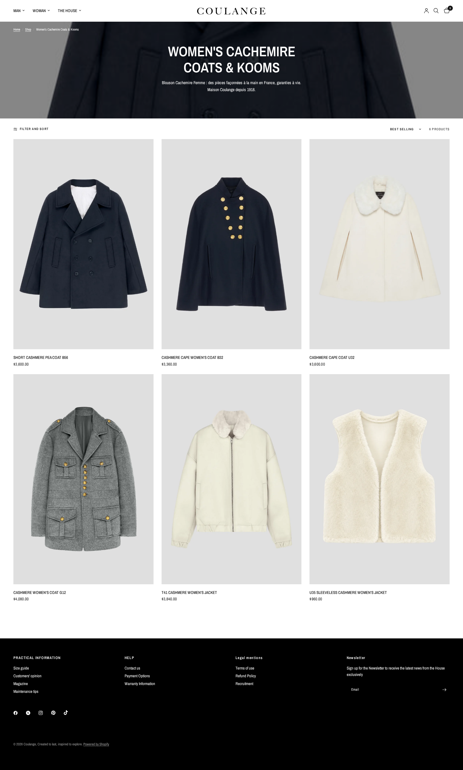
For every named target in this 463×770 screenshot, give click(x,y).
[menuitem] (21, 11)
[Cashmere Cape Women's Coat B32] (232, 244)
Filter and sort (34, 129)
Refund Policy (246, 676)
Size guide (21, 668)
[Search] (436, 10)
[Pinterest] (57, 713)
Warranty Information (140, 683)
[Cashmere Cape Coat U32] (379, 244)
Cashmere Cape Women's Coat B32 (192, 357)
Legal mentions (249, 658)
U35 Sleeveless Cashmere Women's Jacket (348, 592)
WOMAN (39, 10)
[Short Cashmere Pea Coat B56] (83, 244)
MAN (17, 10)
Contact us (132, 668)
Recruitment (244, 683)
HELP (130, 658)
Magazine (20, 683)
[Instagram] (44, 713)
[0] (445, 10)
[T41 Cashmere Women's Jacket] (232, 479)
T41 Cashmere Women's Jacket (189, 592)
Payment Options (137, 676)
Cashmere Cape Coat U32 (331, 357)
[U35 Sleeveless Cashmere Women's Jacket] (379, 479)
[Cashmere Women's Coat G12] (83, 479)
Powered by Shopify (96, 744)
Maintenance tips (25, 691)
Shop (28, 29)
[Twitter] (32, 713)
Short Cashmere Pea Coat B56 (40, 357)
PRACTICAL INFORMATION (37, 658)
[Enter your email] (444, 689)
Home (16, 29)
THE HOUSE (67, 10)
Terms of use (245, 668)
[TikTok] (70, 713)
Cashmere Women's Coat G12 (39, 592)
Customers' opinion (27, 676)
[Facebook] (19, 713)
